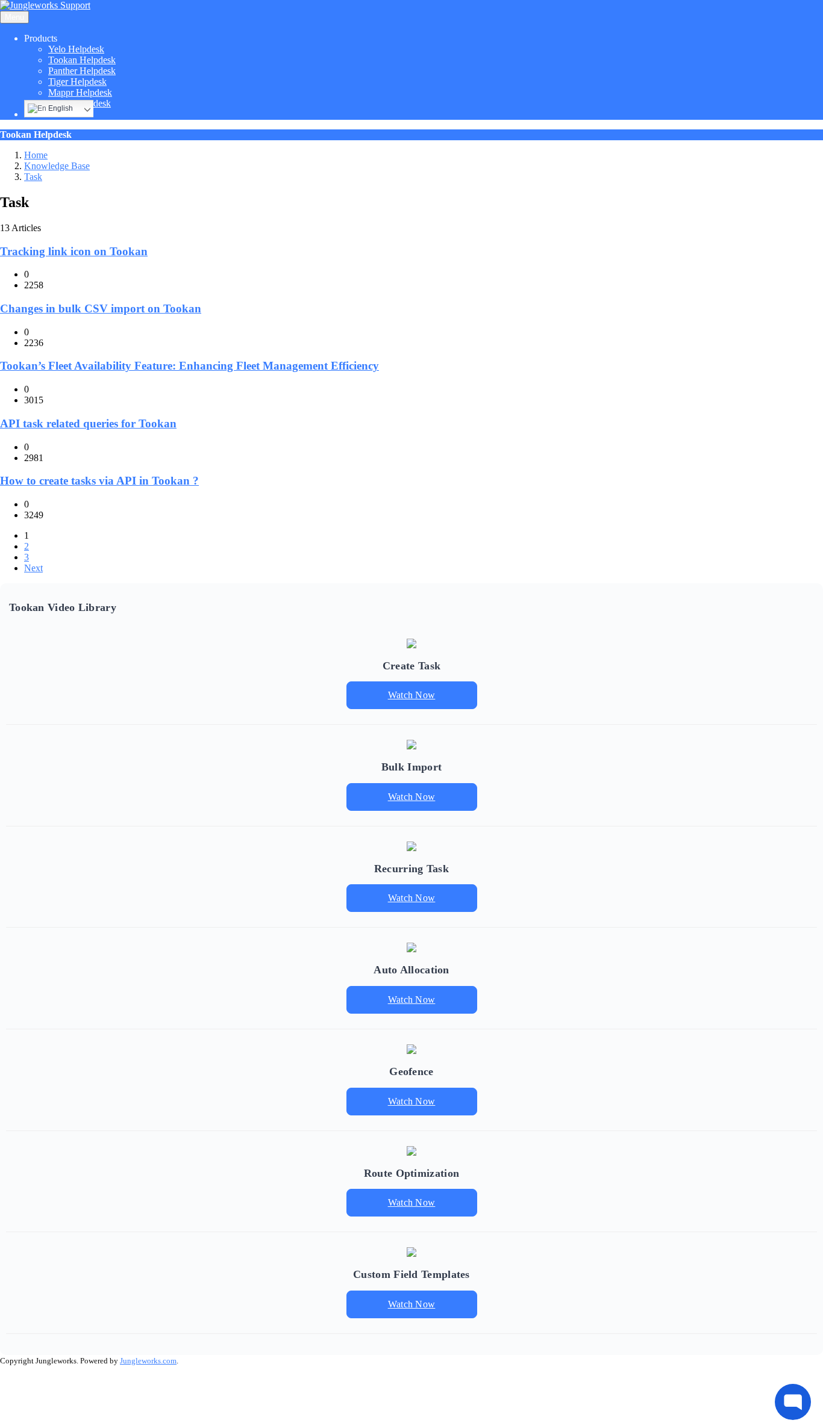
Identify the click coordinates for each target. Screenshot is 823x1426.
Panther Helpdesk (82, 71)
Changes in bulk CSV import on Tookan (100, 308)
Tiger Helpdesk (77, 81)
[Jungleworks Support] (45, 5)
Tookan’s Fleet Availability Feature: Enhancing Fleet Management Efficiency (189, 365)
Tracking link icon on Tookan (74, 251)
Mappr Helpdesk (80, 92)
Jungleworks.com (148, 1360)
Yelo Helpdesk (76, 49)
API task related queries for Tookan (88, 423)
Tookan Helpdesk (82, 60)
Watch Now (412, 695)
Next (33, 568)
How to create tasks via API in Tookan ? (99, 480)
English (59, 108)
